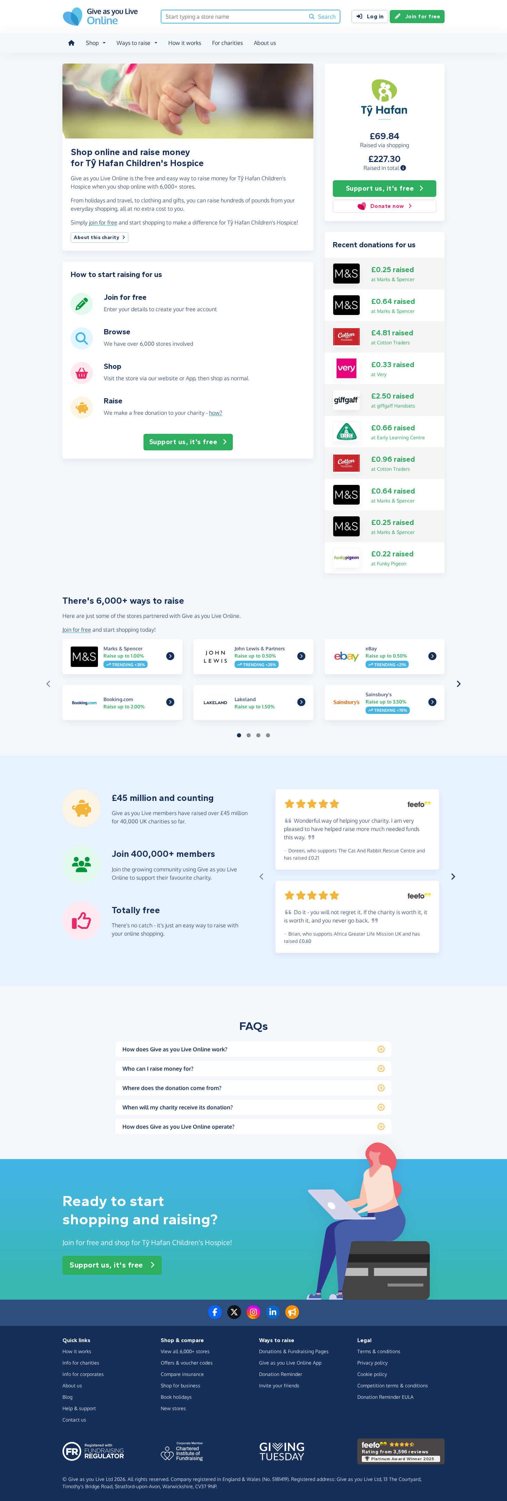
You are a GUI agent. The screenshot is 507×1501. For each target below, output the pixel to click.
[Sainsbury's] (432, 703)
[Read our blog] (292, 1316)
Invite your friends (279, 1385)
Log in (375, 16)
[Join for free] (82, 312)
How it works (184, 42)
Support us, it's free (380, 188)
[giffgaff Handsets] (346, 399)
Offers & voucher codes (187, 1363)
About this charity (96, 237)
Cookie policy (372, 1374)
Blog (67, 1397)
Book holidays (176, 1397)
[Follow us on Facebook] (215, 1316)
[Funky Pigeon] (346, 557)
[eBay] (432, 657)
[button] (403, 167)
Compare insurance (182, 1374)
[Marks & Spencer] (346, 272)
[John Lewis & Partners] (301, 657)
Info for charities (80, 1363)
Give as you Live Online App (290, 1363)
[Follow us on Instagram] (253, 1316)
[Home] (71, 42)
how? (215, 412)
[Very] (346, 367)
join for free (103, 222)
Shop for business (180, 1385)
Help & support (79, 1408)
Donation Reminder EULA (385, 1397)
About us (265, 42)
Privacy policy (372, 1363)
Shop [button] (92, 42)
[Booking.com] (170, 703)
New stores (173, 1408)
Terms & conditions (378, 1351)
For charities (227, 42)
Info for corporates (83, 1374)
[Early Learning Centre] (346, 431)
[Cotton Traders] (346, 336)
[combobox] (233, 16)
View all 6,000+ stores (185, 1351)
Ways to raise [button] (133, 42)
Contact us (74, 1420)
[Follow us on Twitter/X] (234, 1316)
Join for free (422, 16)
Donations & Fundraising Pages (294, 1351)
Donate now (387, 206)
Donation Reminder (280, 1374)
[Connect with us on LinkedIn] (273, 1316)
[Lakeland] (301, 703)
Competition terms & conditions (392, 1385)
